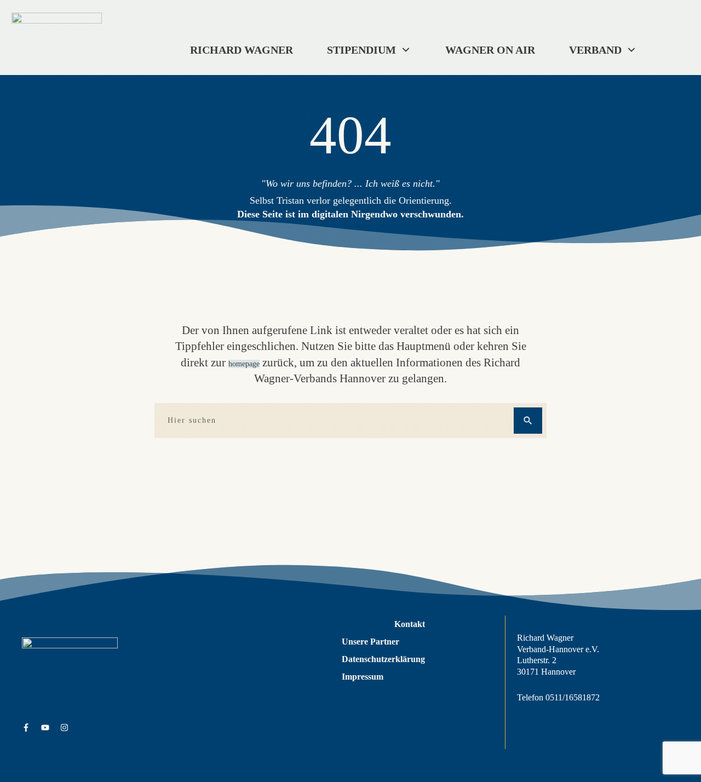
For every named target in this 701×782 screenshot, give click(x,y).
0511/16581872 (572, 697)
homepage (244, 364)
